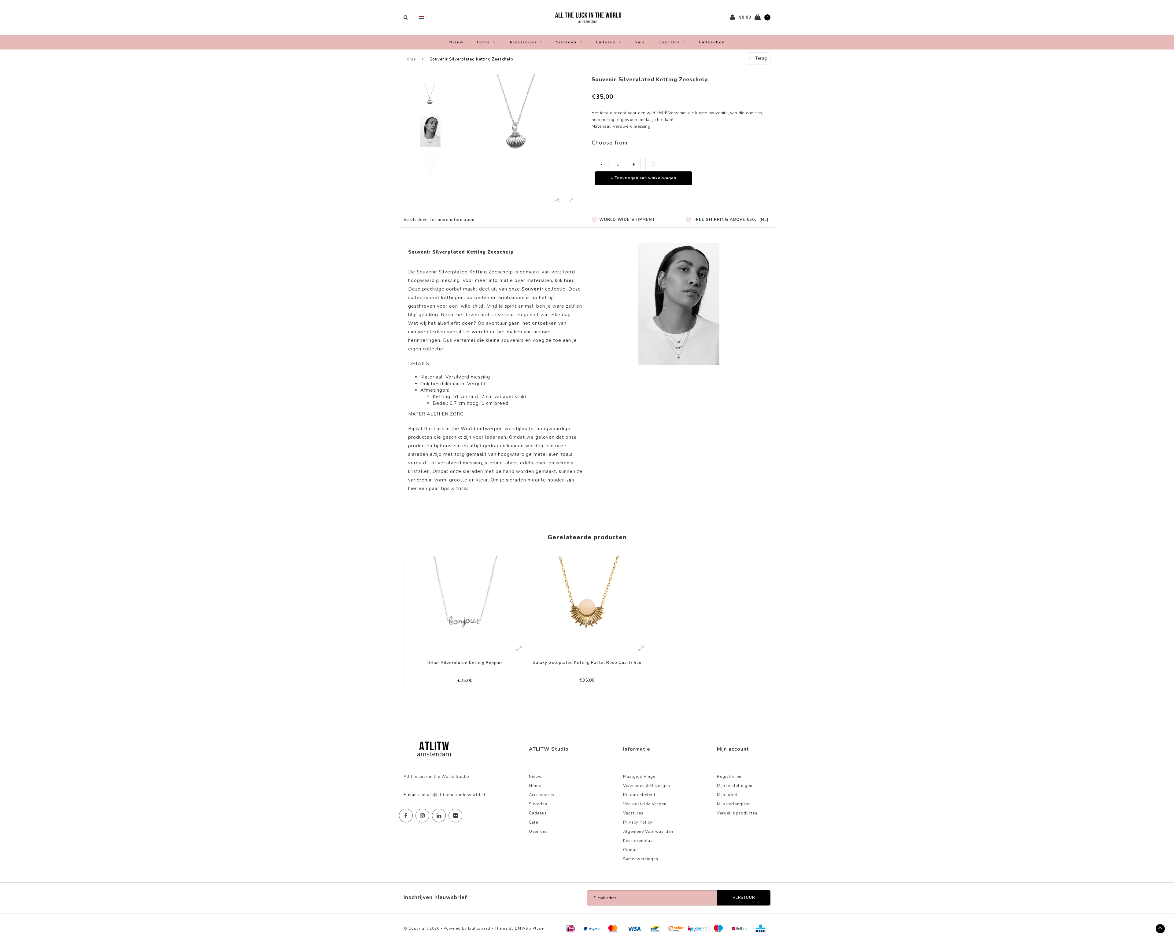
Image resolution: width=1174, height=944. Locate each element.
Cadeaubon (712, 42)
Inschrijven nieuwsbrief (435, 897)
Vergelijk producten (737, 813)
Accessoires (523, 42)
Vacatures (633, 813)
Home (483, 42)
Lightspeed (479, 928)
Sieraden (566, 42)
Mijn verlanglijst (733, 804)
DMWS (521, 928)
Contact (631, 850)
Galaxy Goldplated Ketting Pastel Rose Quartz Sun (587, 662)
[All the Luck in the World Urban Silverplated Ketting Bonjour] (465, 599)
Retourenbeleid (639, 795)
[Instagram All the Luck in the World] (422, 815)
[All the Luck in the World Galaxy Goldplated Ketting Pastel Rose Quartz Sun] (587, 599)
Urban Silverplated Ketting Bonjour (464, 663)
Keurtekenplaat (638, 840)
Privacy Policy (637, 822)
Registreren (729, 776)
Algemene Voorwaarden (648, 831)
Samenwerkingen (640, 859)
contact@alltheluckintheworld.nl (451, 795)
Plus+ (538, 928)
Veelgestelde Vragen (644, 804)
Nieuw (456, 42)
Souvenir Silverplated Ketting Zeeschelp (471, 59)
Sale (640, 42)
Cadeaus (605, 42)
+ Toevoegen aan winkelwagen (643, 178)
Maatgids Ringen (640, 776)
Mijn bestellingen (734, 785)
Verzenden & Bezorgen (646, 785)
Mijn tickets (728, 795)
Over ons (669, 42)
